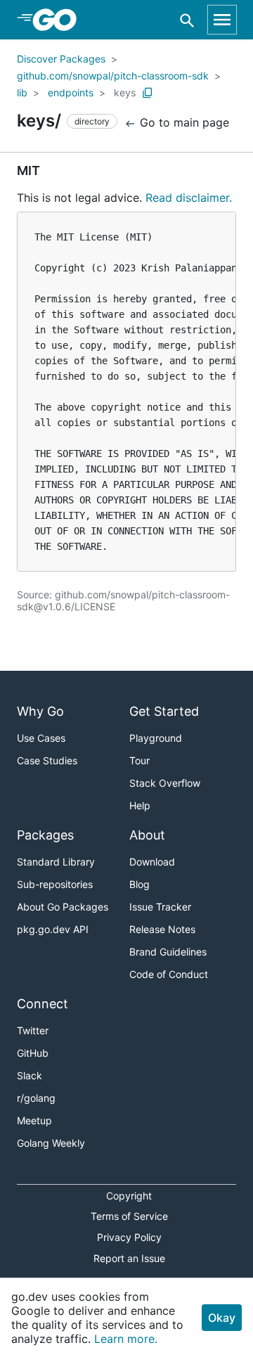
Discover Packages (61, 59)
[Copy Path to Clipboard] (147, 92)
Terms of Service (129, 1216)
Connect (42, 1003)
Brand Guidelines (168, 952)
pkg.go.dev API (53, 929)
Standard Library (56, 862)
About (147, 835)
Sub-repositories (55, 884)
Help (139, 805)
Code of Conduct (168, 974)
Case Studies (47, 760)
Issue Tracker (160, 907)
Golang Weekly (51, 1143)
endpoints (70, 92)
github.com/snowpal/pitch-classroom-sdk (113, 76)
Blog (139, 884)
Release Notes (162, 929)
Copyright (129, 1196)
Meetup (34, 1120)
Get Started (164, 711)
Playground (155, 738)
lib (22, 92)
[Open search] (187, 20)
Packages (45, 835)
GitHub (32, 1053)
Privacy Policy (129, 1237)
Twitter (32, 1030)
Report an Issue (129, 1258)
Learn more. (125, 1339)
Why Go (40, 711)
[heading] (59, 19)
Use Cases (41, 738)
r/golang (36, 1098)
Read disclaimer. (188, 198)
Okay (221, 1318)
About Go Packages (62, 907)
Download (152, 862)
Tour (139, 760)
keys (125, 92)
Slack (29, 1075)
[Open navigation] (222, 20)
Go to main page (182, 122)
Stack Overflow (164, 783)
